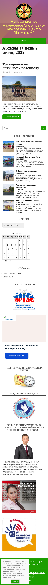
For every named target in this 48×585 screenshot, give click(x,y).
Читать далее (11, 116)
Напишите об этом (16, 356)
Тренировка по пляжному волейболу (20, 66)
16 (24, 249)
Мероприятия (18, 72)
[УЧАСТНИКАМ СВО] (24, 299)
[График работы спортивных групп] (24, 381)
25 (4, 257)
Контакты (36, 564)
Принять (15, 581)
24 (28, 253)
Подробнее (16, 577)
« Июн (5, 261)
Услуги (39, 561)
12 (8, 249)
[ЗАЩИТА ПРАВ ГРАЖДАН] (24, 408)
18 (4, 253)
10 (28, 245)
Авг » (11, 261)
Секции (6, 277)
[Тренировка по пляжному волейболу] (24, 89)
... (31, 153)
